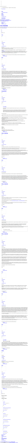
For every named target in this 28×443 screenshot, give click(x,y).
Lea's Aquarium (4, 25)
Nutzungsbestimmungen (4, 438)
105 (3, 170)
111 (3, 334)
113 (3, 375)
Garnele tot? (4, 413)
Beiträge (2, 43)
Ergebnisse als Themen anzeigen (12, 7)
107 (3, 218)
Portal (2, 11)
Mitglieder (3, 14)
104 (3, 143)
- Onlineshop (13, 442)
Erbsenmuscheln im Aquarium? (6, 425)
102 (3, 67)
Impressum (3, 439)
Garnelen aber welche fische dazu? (7, 419)
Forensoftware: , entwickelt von (7, 441)
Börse (2, 13)
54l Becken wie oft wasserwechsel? (7, 407)
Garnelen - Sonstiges (5, 433)
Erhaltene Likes (3, 42)
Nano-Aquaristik (4, 404)
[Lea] (4, 406)
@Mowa (4, 377)
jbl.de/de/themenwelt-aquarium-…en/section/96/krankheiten (18, 200)
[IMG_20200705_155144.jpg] (4, 228)
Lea (3, 420)
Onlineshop (3, 15)
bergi (3, 426)
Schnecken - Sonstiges (5, 427)
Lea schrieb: (4, 106)
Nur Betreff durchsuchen (5, 7)
